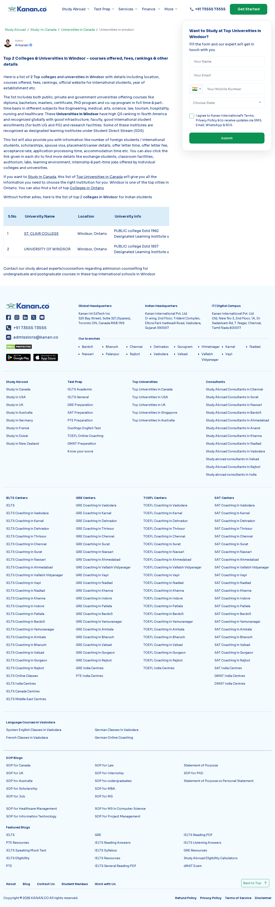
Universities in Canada (78, 30)
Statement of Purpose (201, 765)
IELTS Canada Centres (23, 691)
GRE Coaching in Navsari (94, 552)
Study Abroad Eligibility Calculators (211, 858)
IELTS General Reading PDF (115, 866)
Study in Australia (19, 413)
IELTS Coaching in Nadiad (25, 591)
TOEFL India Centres (158, 668)
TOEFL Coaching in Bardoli (163, 614)
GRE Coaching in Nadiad (94, 583)
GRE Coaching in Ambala (94, 629)
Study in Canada (18, 389)
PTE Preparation (80, 420)
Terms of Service (238, 898)
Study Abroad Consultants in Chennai (234, 389)
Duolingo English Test (84, 428)
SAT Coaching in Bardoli (232, 614)
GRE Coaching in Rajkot (94, 660)
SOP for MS (104, 796)
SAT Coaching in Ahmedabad (236, 560)
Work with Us (105, 884)
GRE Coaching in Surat (93, 544)
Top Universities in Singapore (154, 413)
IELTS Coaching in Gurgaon (26, 660)
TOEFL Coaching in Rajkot (163, 660)
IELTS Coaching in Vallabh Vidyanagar (34, 575)
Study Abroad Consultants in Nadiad (233, 444)
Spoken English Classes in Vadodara (33, 730)
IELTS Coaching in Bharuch (26, 645)
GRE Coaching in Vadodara (96, 505)
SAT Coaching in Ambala (233, 629)
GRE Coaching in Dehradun (96, 521)
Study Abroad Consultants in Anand (233, 428)
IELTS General (78, 397)
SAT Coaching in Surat (231, 544)
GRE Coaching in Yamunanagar (99, 622)
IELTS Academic (79, 389)
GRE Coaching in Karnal (93, 513)
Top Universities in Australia (153, 420)
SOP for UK (14, 773)
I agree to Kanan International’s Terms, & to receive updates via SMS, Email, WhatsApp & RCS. (229, 120)
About (11, 884)
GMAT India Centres (229, 676)
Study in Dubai (17, 436)
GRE (98, 835)
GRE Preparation (80, 405)
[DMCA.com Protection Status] (41, 346)
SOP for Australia (19, 781)
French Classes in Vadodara (27, 738)
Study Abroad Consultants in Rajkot (233, 467)
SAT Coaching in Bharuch (233, 637)
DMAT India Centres (229, 684)
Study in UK (14, 405)
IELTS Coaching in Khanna (25, 598)
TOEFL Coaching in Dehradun (165, 521)
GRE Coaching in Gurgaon (95, 653)
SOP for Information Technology (31, 816)
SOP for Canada (18, 765)
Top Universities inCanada (99, 177)
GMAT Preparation (81, 444)
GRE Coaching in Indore (94, 598)
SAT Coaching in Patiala (232, 606)
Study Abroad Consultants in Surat (232, 397)
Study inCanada (42, 177)
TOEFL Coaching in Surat (162, 544)
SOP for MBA (105, 789)
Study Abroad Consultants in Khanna (234, 436)
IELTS (10, 505)
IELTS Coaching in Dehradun (27, 529)
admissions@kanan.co (35, 337)
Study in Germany (19, 420)
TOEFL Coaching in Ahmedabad (167, 560)
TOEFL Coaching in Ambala (163, 629)
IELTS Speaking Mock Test (26, 850)
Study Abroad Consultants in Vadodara (235, 451)
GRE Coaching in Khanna (94, 591)
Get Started (249, 9)
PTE (9, 866)
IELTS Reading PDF (198, 835)
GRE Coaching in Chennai (95, 536)
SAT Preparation (80, 413)
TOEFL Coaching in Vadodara (165, 505)
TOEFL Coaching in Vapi (161, 575)
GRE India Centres (90, 668)
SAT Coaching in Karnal (232, 513)
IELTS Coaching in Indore (25, 606)
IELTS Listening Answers (202, 843)
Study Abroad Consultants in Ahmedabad (237, 420)
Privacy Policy (206, 120)
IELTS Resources (107, 858)
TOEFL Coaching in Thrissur (164, 529)
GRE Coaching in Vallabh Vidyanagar (103, 567)
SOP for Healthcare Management (31, 809)
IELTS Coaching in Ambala (26, 637)
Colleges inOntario (87, 188)
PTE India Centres (89, 676)
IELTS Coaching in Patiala (25, 614)
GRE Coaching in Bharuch (95, 637)
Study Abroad (15, 30)
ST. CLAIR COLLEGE (41, 233)
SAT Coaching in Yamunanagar (237, 622)
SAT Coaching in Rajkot (232, 660)
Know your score (80, 451)
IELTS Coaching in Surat (24, 552)
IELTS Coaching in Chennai (26, 544)
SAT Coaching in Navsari (233, 552)
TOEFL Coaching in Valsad (163, 645)
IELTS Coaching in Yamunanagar (30, 629)
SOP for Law (104, 765)
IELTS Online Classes (22, 676)
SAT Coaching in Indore (232, 598)
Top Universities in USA (150, 397)
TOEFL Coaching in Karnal (162, 513)
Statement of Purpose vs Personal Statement (219, 781)
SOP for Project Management (117, 816)
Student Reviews (74, 884)
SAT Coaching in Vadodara (234, 505)
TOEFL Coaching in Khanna (163, 591)
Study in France (17, 428)
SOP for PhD (193, 773)
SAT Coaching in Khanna (232, 591)
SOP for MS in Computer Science (120, 809)
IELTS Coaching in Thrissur (26, 536)
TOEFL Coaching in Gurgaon (164, 653)
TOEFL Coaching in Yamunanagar (168, 622)
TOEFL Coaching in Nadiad (163, 583)
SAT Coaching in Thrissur (233, 529)
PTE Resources (17, 843)
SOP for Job (15, 796)
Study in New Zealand (22, 444)
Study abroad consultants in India (231, 475)
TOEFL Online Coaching (85, 436)
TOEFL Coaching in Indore (163, 598)
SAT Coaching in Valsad (232, 645)
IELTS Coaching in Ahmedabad (29, 567)
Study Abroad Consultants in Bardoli (233, 413)
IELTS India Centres (21, 684)
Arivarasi (21, 45)
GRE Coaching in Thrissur (95, 529)
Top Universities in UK (149, 405)
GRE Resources (195, 850)
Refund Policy (186, 898)
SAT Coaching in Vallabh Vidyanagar (241, 567)
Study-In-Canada (43, 30)
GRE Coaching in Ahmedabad (98, 560)
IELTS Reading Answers (113, 843)
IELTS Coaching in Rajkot (25, 668)
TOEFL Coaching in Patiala (163, 606)
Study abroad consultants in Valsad (232, 459)
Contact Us (46, 884)
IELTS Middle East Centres (26, 699)
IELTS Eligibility (17, 858)
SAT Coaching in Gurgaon (233, 653)
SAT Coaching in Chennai (233, 536)
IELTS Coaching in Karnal (25, 521)
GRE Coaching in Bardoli (94, 614)
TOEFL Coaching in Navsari (163, 552)
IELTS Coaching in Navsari (26, 560)
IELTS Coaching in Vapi (23, 583)
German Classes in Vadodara (116, 730)
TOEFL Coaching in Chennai (164, 536)
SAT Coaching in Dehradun (234, 521)
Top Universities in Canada (152, 389)
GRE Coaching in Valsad (94, 645)
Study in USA (16, 397)
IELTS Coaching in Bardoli (25, 622)
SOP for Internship (109, 773)
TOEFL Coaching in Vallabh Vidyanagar (172, 567)
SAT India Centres (228, 668)
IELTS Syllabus (106, 850)
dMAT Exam (193, 866)
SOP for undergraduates (113, 781)
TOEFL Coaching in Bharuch (164, 637)
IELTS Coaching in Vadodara (27, 513)
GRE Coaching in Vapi (92, 575)
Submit (227, 138)
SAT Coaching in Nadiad (232, 583)
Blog (26, 884)
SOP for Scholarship (21, 789)
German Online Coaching (114, 738)
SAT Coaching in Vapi (230, 575)
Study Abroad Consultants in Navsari (234, 405)
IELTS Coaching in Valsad (25, 653)
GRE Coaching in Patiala (94, 606)
